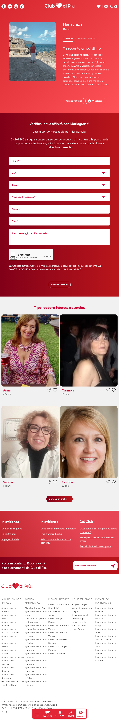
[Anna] (30, 350)
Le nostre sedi (9, 534)
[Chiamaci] (111, 5)
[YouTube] (10, 5)
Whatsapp (97, 100)
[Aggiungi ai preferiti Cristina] (113, 482)
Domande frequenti (11, 528)
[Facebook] (3, 5)
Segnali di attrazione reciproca (95, 546)
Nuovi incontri (79, 625)
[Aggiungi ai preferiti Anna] (55, 390)
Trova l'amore (78, 629)
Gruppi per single (80, 615)
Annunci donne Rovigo (12, 657)
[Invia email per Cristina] (108, 482)
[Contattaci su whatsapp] (116, 5)
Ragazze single (79, 604)
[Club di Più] (59, 5)
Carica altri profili (58, 499)
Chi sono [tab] (68, 38)
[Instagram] (16, 5)
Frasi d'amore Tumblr (51, 534)
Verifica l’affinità (73, 100)
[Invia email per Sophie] (49, 482)
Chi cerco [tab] (80, 38)
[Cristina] (89, 442)
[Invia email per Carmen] (108, 390)
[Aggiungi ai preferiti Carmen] (113, 390)
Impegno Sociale (10, 539)
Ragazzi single (79, 622)
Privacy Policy (38, 708)
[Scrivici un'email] (106, 5)
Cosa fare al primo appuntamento (58, 528)
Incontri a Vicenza (57, 653)
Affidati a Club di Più (35, 608)
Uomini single (78, 618)
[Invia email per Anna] (49, 390)
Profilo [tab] (91, 38)
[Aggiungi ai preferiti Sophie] (55, 482)
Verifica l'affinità (59, 284)
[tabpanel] (86, 66)
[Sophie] (30, 442)
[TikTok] (22, 5)
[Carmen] (89, 350)
